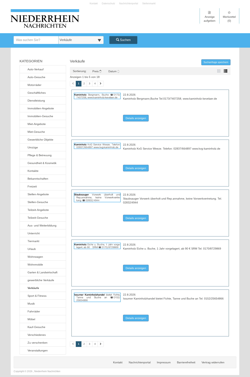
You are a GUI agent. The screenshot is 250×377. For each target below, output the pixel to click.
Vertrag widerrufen (213, 362)
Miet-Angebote (37, 124)
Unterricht (34, 233)
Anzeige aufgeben (209, 18)
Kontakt (94, 4)
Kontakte (33, 170)
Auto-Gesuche (36, 77)
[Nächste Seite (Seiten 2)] (101, 344)
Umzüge (33, 147)
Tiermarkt (33, 241)
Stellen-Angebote (38, 194)
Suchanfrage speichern (216, 62)
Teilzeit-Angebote (38, 209)
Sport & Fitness (37, 295)
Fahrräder (34, 311)
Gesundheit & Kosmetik (42, 163)
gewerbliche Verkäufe (41, 280)
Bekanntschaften (38, 178)
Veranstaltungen (38, 350)
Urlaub (32, 248)
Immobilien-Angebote (41, 108)
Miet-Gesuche (36, 131)
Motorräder (34, 84)
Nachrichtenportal (128, 4)
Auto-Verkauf (36, 69)
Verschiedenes (37, 334)
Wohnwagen (35, 256)
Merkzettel (229, 18)
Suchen (125, 40)
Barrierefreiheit (186, 362)
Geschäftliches (37, 92)
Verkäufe (33, 288)
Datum (112, 71)
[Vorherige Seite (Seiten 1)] (73, 83)
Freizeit (32, 186)
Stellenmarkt (148, 4)
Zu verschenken (37, 342)
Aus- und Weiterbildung (42, 225)
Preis (95, 71)
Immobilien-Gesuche (40, 116)
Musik (31, 303)
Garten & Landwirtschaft (42, 272)
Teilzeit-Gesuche (38, 217)
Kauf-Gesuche (36, 327)
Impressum (164, 362)
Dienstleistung (36, 100)
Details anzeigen (137, 118)
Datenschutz (108, 4)
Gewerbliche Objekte (40, 139)
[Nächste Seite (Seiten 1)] (101, 83)
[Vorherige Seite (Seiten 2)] (73, 344)
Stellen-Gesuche (38, 202)
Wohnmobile (35, 264)
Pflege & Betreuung (40, 155)
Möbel (31, 319)
